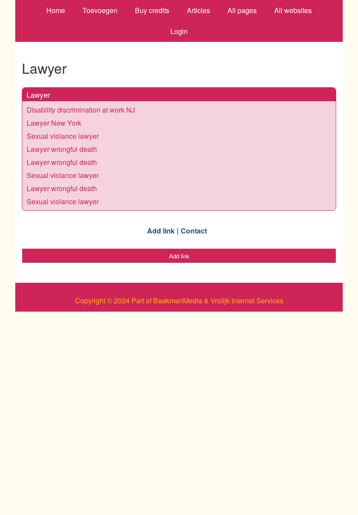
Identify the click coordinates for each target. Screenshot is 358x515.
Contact (194, 231)
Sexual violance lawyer (63, 136)
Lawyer (38, 94)
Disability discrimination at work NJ (81, 110)
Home (55, 10)
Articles (198, 10)
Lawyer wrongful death (62, 149)
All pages (242, 10)
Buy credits (152, 10)
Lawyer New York (54, 123)
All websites (293, 10)
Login (179, 31)
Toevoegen (100, 10)
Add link (161, 231)
